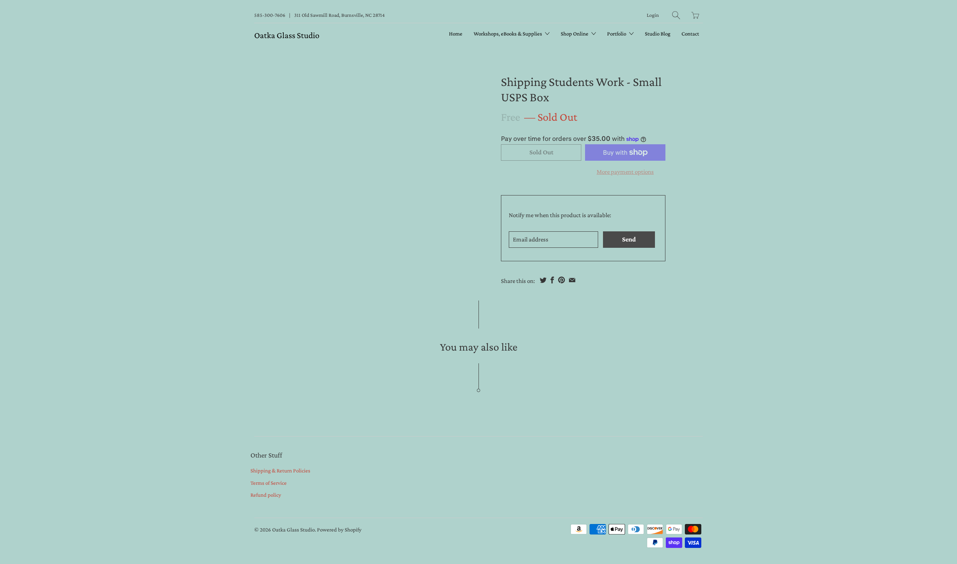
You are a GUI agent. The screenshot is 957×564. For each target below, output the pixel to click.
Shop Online (575, 34)
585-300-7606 (269, 15)
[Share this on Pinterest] (561, 280)
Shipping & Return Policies (280, 471)
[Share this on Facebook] (552, 280)
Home (455, 34)
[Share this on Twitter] (543, 280)
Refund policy (265, 495)
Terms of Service (268, 483)
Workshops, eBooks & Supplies (508, 34)
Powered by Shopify (339, 530)
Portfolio (617, 34)
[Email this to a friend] (572, 280)
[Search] (676, 15)
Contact (690, 34)
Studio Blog (657, 34)
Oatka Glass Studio (286, 35)
